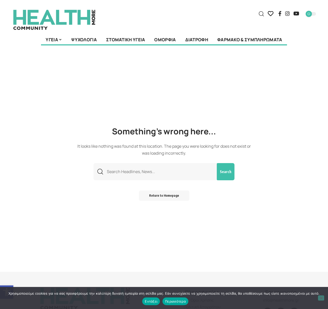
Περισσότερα (175, 301)
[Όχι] (321, 298)
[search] (261, 13)
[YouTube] (296, 13)
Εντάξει (151, 301)
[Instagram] (287, 13)
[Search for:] (160, 171)
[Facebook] (280, 13)
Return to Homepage (164, 195)
